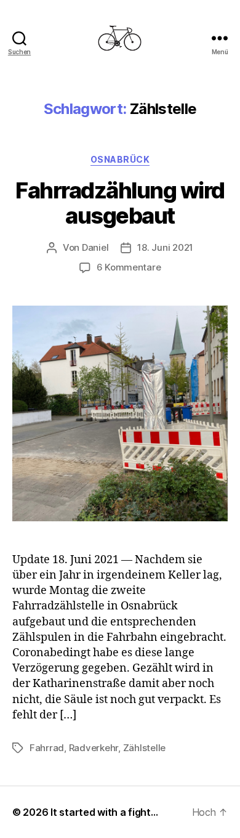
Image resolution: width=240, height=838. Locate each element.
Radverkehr (93, 748)
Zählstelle (144, 748)
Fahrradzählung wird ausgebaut (120, 203)
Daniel (95, 247)
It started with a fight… (104, 812)
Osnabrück (120, 159)
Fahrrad (47, 748)
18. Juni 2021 (165, 247)
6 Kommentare (129, 267)
